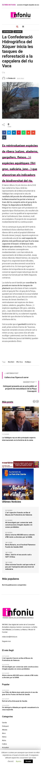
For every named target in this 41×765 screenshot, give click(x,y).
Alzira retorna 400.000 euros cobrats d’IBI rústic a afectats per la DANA (20, 536)
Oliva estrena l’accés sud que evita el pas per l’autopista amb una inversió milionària (20, 567)
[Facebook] (4, 132)
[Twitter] (9, 132)
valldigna (28, 362)
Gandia (4, 723)
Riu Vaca (20, 362)
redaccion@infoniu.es (9, 637)
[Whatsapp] (23, 132)
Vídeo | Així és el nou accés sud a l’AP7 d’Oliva (18, 556)
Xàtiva (4, 737)
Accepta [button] (28, 761)
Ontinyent (5, 726)
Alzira (4, 740)
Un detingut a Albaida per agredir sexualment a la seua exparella (20, 709)
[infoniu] (20, 15)
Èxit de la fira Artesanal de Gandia (14, 701)
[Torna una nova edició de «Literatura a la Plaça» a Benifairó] (20, 419)
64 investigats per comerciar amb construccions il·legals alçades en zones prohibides (18, 525)
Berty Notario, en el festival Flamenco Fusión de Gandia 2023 (20, 546)
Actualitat (7, 31)
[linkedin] (14, 132)
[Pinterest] (19, 132)
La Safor (18, 31)
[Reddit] (28, 132)
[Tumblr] (4, 137)
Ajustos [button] (18, 761)
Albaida (4, 730)
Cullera (4, 744)
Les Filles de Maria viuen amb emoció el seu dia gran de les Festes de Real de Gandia (20, 693)
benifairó (11, 362)
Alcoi (4, 733)
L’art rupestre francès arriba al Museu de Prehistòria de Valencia (18, 514)
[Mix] (33, 132)
